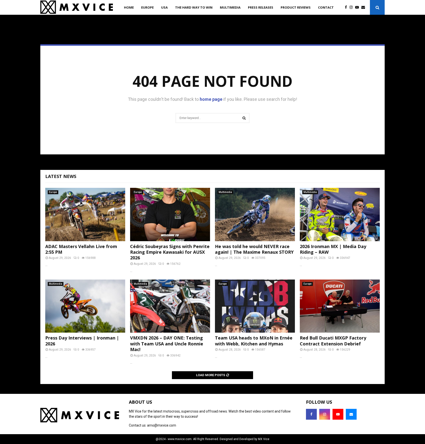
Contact (326, 7)
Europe (147, 7)
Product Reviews (296, 7)
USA (164, 7)
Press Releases (260, 7)
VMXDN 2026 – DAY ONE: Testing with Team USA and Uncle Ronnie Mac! (166, 343)
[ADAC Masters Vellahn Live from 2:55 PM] (85, 214)
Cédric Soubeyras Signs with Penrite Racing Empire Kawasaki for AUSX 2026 (170, 252)
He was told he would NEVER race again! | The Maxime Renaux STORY (254, 249)
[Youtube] (358, 7)
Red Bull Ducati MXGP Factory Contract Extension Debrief (333, 340)
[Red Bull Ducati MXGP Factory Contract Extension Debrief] (340, 306)
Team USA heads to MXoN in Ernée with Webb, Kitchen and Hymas (253, 340)
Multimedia (230, 7)
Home (129, 7)
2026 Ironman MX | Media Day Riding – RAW (333, 249)
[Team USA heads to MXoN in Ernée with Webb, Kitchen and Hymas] (255, 306)
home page (211, 99)
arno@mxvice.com (161, 425)
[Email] (364, 7)
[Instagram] (352, 7)
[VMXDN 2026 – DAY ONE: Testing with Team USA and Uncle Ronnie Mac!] (170, 306)
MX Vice (263, 439)
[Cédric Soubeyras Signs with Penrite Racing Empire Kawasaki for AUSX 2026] (170, 214)
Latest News (60, 176)
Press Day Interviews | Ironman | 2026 (82, 340)
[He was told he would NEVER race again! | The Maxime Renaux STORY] (255, 214)
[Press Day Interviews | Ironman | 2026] (85, 306)
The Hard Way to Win (193, 7)
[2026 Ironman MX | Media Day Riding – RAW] (340, 214)
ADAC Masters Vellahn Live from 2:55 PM (81, 249)
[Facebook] (347, 7)
